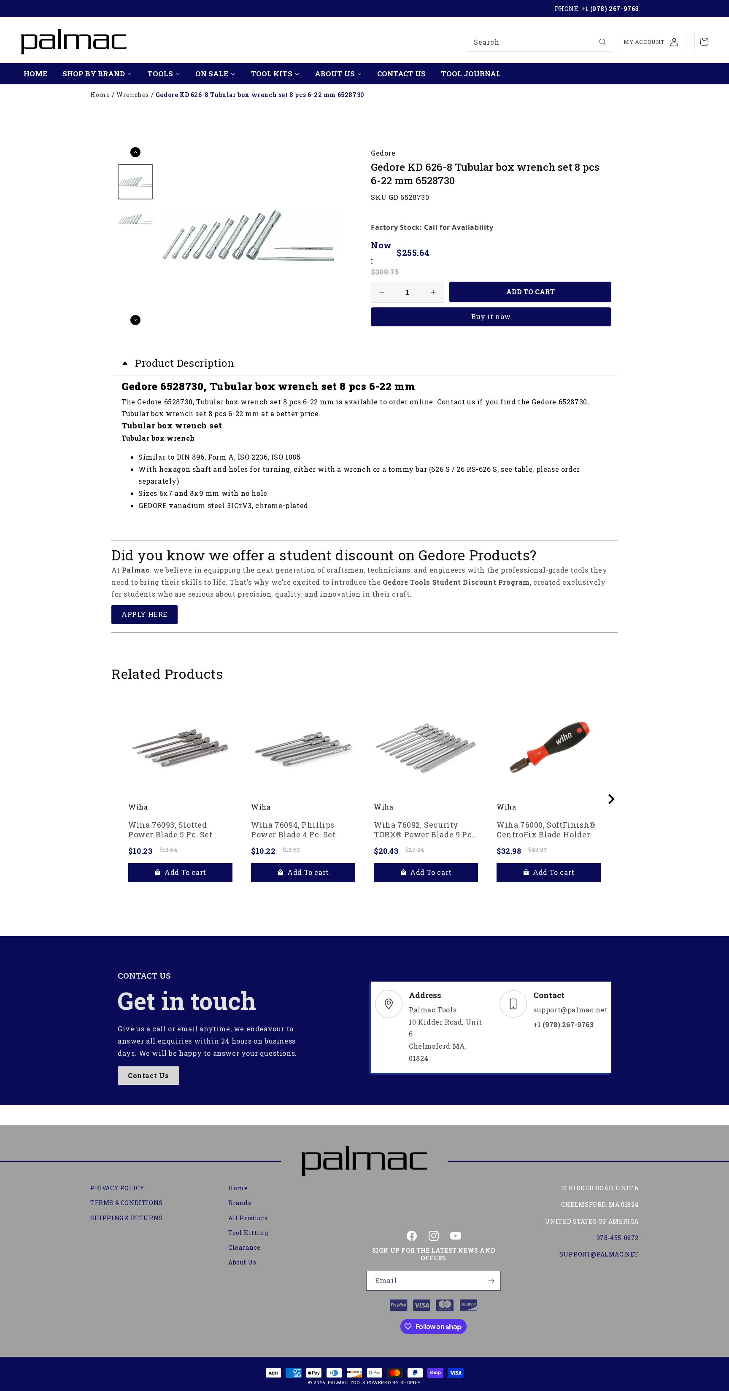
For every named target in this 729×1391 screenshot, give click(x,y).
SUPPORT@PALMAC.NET (599, 1254)
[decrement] (381, 292)
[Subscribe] (491, 1281)
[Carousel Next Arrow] (135, 320)
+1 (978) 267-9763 (610, 9)
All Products (248, 1218)
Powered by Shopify (394, 1382)
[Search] (603, 42)
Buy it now (491, 316)
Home (100, 95)
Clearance (244, 1247)
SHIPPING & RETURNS (126, 1218)
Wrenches (132, 95)
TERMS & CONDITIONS (126, 1203)
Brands (239, 1203)
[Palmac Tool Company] (364, 1162)
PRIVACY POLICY (117, 1188)
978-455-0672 (618, 1238)
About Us (242, 1262)
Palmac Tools (346, 1382)
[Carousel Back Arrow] (135, 152)
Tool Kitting (248, 1233)
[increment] (433, 292)
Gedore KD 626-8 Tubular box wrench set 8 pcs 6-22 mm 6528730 (260, 95)
